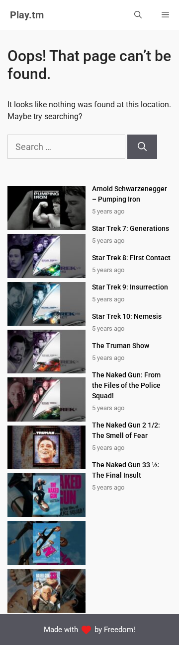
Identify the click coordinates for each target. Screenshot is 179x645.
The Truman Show (120, 346)
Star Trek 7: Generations (130, 228)
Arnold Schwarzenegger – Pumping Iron (129, 194)
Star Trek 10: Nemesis (127, 316)
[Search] (142, 147)
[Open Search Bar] (138, 15)
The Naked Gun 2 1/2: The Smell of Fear (126, 430)
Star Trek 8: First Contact (131, 258)
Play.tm (27, 15)
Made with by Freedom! (90, 629)
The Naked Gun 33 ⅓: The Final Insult (126, 470)
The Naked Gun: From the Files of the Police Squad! (126, 385)
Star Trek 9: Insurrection (130, 287)
